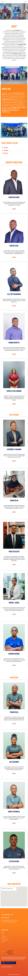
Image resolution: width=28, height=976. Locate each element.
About (2, 934)
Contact (3, 942)
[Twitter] (4, 915)
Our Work (3, 936)
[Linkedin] (12, 915)
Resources (3, 938)
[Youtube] (6, 915)
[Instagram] (10, 915)
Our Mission (6, 150)
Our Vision (6, 147)
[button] (26, 2)
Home (2, 932)
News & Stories (4, 940)
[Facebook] (2, 915)
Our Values (6, 153)
